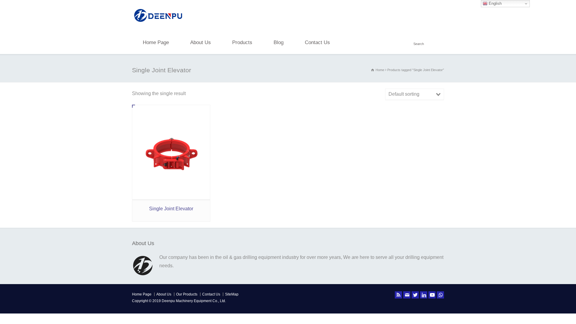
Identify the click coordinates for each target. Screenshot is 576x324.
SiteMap (231, 294)
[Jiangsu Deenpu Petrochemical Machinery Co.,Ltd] (158, 22)
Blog (279, 42)
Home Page (156, 42)
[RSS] (398, 294)
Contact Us (317, 42)
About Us (200, 42)
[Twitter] (415, 294)
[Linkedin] (423, 294)
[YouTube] (432, 294)
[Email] (406, 294)
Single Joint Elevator (171, 208)
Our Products (186, 294)
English (495, 3)
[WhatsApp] (440, 294)
